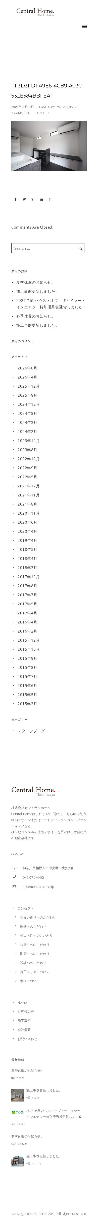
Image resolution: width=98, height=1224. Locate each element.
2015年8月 (27, 667)
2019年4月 (27, 540)
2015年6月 (27, 685)
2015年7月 (27, 676)
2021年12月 (29, 485)
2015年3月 (27, 703)
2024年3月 (27, 422)
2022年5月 (27, 476)
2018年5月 (27, 549)
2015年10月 (29, 649)
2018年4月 (27, 558)
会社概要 (24, 1030)
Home (22, 1003)
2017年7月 (27, 594)
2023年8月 (27, 449)
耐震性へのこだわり (35, 954)
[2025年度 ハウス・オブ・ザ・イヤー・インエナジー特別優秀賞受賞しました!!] (17, 1112)
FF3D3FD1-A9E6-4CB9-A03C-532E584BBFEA (47, 91)
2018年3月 (27, 567)
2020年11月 (29, 513)
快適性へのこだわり (35, 945)
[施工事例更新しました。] (17, 1095)
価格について (30, 981)
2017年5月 (27, 603)
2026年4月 (27, 377)
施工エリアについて (35, 972)
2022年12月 (29, 458)
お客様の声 (26, 1012)
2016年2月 (27, 631)
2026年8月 (27, 367)
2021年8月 (27, 504)
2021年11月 (29, 494)
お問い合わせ (27, 1039)
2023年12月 (29, 440)
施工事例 (24, 1021)
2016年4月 (27, 621)
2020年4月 (27, 531)
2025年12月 (29, 386)
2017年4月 (27, 612)
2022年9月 (27, 467)
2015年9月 (27, 658)
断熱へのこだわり (33, 926)
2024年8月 (27, 413)
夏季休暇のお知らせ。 (35, 282)
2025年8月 (27, 395)
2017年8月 (27, 585)
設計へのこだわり (33, 963)
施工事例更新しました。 (37, 291)
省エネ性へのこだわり (36, 935)
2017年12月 (29, 576)
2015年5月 (27, 694)
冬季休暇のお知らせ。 (35, 316)
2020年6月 (27, 522)
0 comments (21, 113)
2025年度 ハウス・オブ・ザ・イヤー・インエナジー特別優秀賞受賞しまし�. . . (56, 1114)
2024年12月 (29, 404)
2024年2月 (27, 431)
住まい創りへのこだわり (38, 917)
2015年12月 (29, 640)
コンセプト (26, 908)
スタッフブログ (31, 730)
